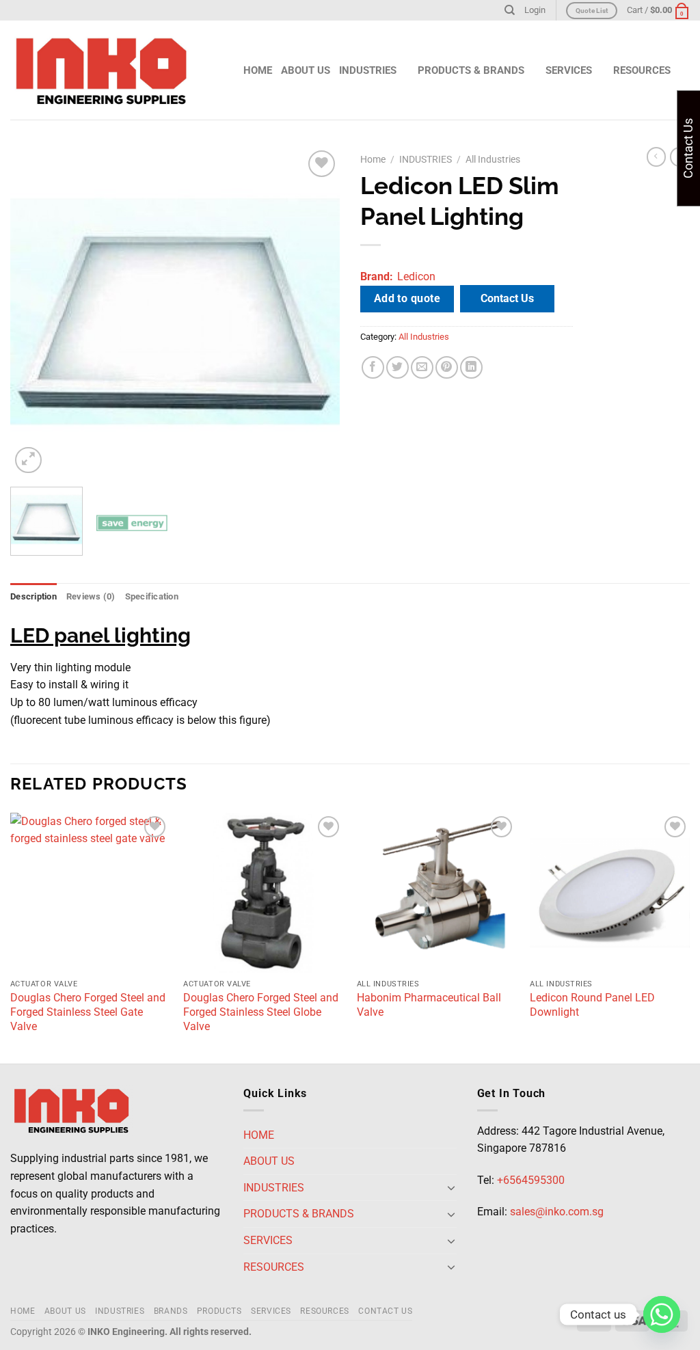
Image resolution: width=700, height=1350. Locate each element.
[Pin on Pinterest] (446, 367)
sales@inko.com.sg (557, 1211)
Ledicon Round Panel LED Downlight (592, 1004)
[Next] (316, 312)
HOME (257, 70)
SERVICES (271, 1311)
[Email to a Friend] (422, 367)
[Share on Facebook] (373, 367)
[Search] (509, 10)
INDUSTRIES (367, 70)
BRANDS (171, 1311)
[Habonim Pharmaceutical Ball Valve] (437, 893)
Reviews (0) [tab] (91, 596)
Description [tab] (33, 596)
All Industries (493, 159)
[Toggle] (451, 1187)
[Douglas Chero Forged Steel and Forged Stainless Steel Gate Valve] (90, 893)
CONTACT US (385, 1311)
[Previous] (34, 312)
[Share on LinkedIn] (471, 367)
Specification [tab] (151, 596)
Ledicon (416, 276)
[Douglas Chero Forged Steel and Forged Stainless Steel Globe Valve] (263, 893)
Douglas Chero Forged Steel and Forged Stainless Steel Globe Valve (260, 1012)
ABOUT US (305, 70)
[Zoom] (28, 460)
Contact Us (507, 298)
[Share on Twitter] (397, 367)
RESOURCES (324, 1311)
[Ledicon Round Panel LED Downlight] (610, 893)
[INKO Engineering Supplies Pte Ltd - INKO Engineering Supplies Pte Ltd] (101, 70)
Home (373, 159)
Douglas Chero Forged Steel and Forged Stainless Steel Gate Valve (87, 1012)
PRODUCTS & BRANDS (471, 70)
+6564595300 (531, 1180)
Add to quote (407, 299)
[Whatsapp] (661, 1314)
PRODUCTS (219, 1311)
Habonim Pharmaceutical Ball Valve (429, 1004)
